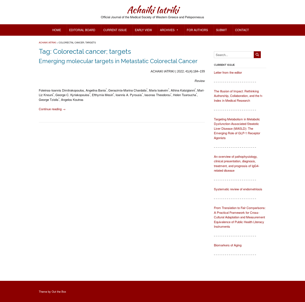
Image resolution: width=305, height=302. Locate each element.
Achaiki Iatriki (152, 10)
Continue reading (52, 109)
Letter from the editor (228, 72)
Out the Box (59, 291)
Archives (167, 30)
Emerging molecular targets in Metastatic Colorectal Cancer (118, 61)
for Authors (197, 30)
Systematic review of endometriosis (238, 189)
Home (56, 30)
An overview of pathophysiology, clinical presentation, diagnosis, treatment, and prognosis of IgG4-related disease (236, 163)
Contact (242, 30)
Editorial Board (82, 30)
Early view (143, 30)
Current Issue (115, 30)
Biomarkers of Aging (228, 245)
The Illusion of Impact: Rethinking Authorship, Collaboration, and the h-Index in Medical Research (238, 96)
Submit (221, 30)
